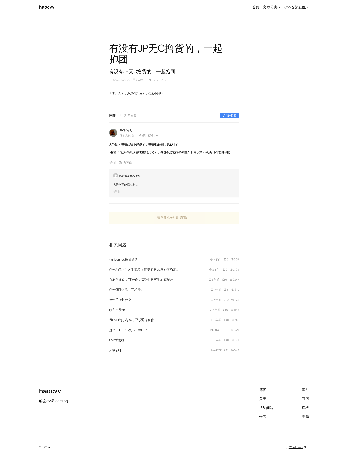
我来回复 (231, 115)
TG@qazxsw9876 (119, 80)
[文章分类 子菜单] (279, 7)
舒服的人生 (128, 131)
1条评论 (127, 162)
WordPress (296, 447)
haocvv (46, 7)
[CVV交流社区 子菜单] (308, 7)
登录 (164, 218)
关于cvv (153, 80)
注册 (176, 218)
